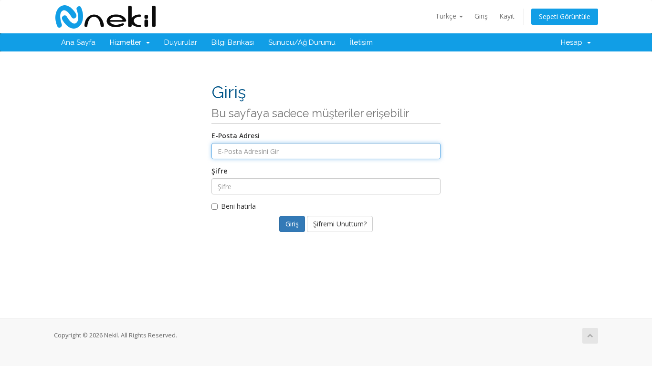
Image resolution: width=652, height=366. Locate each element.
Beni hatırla (238, 206)
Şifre (219, 170)
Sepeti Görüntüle (564, 16)
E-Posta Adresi (235, 135)
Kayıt (507, 15)
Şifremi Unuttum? (340, 223)
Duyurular (180, 42)
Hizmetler (127, 42)
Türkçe (446, 15)
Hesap (573, 42)
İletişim (361, 42)
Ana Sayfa (78, 42)
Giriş (481, 15)
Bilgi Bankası (232, 42)
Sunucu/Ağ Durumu (302, 42)
